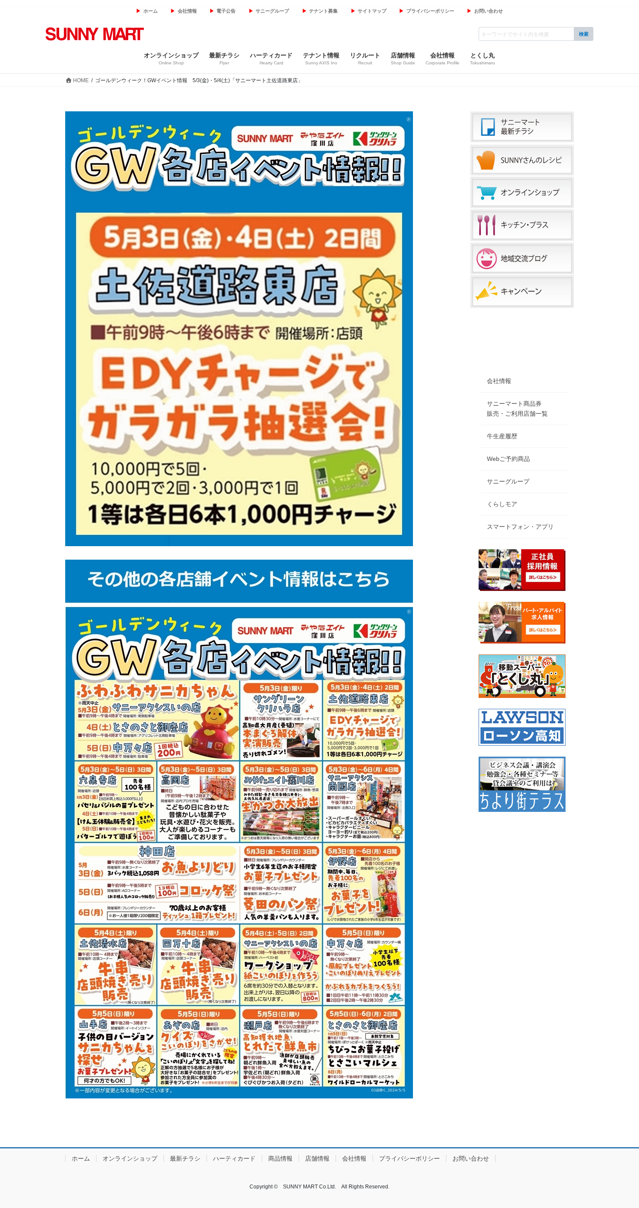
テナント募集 (323, 10)
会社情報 (187, 10)
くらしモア (502, 504)
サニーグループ (272, 10)
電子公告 (226, 10)
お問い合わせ (488, 10)
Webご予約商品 (508, 458)
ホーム (150, 10)
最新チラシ (185, 1158)
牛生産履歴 (502, 436)
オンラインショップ (130, 1158)
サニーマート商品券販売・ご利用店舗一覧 (517, 408)
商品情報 (280, 1158)
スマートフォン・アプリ (520, 526)
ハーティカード (234, 1158)
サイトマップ (372, 10)
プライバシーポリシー (430, 10)
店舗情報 (317, 1158)
